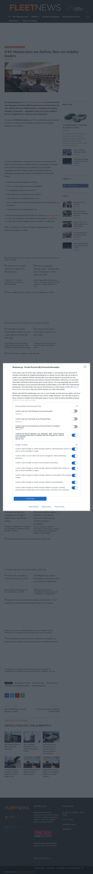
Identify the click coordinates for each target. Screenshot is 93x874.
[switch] (75, 411)
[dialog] (46, 437)
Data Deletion (34, 507)
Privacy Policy (59, 507)
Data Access (46, 507)
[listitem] (46, 406)
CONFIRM (30, 499)
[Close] (86, 367)
